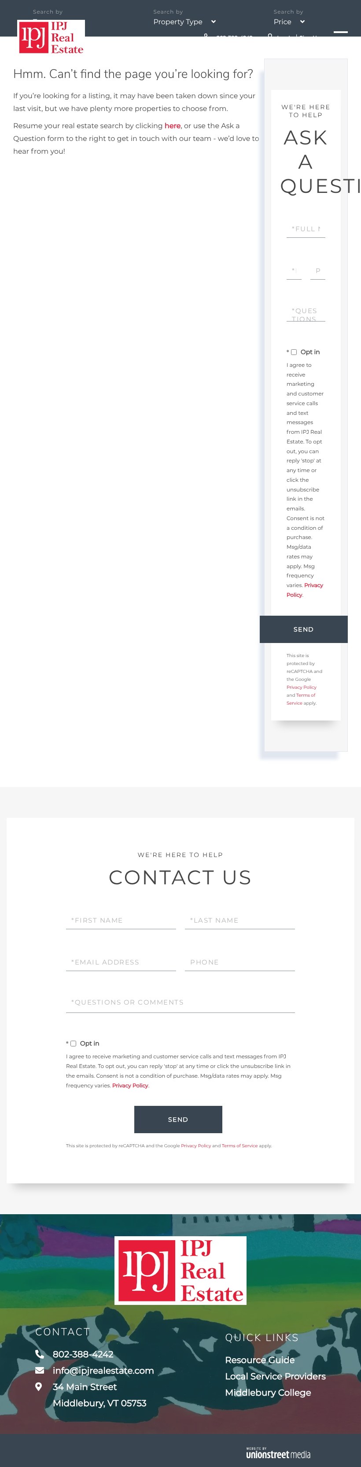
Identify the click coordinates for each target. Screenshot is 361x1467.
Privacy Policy (302, 687)
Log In (285, 38)
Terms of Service (240, 1146)
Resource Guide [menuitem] (260, 1360)
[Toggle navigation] (341, 37)
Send (304, 629)
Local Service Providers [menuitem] (275, 1376)
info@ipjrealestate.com (103, 1371)
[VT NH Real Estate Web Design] (278, 1452)
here (172, 126)
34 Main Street (99, 1395)
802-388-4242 (234, 38)
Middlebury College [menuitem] (268, 1393)
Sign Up (309, 38)
